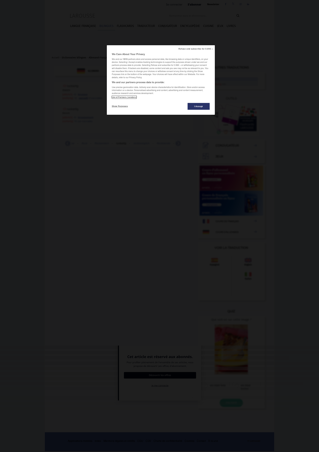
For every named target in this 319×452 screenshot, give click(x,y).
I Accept (198, 106)
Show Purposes (120, 106)
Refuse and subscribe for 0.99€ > (195, 48)
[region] (161, 80)
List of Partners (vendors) (124, 97)
